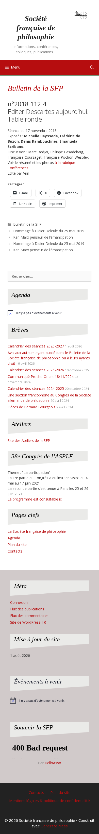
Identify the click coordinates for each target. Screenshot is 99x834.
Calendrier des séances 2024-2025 (36, 388)
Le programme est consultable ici (35, 499)
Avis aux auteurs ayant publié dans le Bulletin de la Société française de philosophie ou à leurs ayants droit (49, 358)
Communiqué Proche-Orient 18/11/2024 (41, 376)
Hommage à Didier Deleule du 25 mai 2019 (48, 230)
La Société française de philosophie (37, 531)
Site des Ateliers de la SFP (29, 440)
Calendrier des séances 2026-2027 (36, 346)
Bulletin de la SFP (35, 88)
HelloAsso (53, 762)
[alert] (49, 313)
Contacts (15, 551)
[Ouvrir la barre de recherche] (92, 67)
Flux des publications (27, 609)
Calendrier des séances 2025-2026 (36, 370)
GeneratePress (54, 825)
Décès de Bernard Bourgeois (31, 407)
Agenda (14, 538)
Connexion (19, 602)
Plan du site (17, 544)
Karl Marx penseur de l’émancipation (43, 237)
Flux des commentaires (29, 615)
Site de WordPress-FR (28, 622)
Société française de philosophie (35, 27)
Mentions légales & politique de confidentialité (49, 800)
